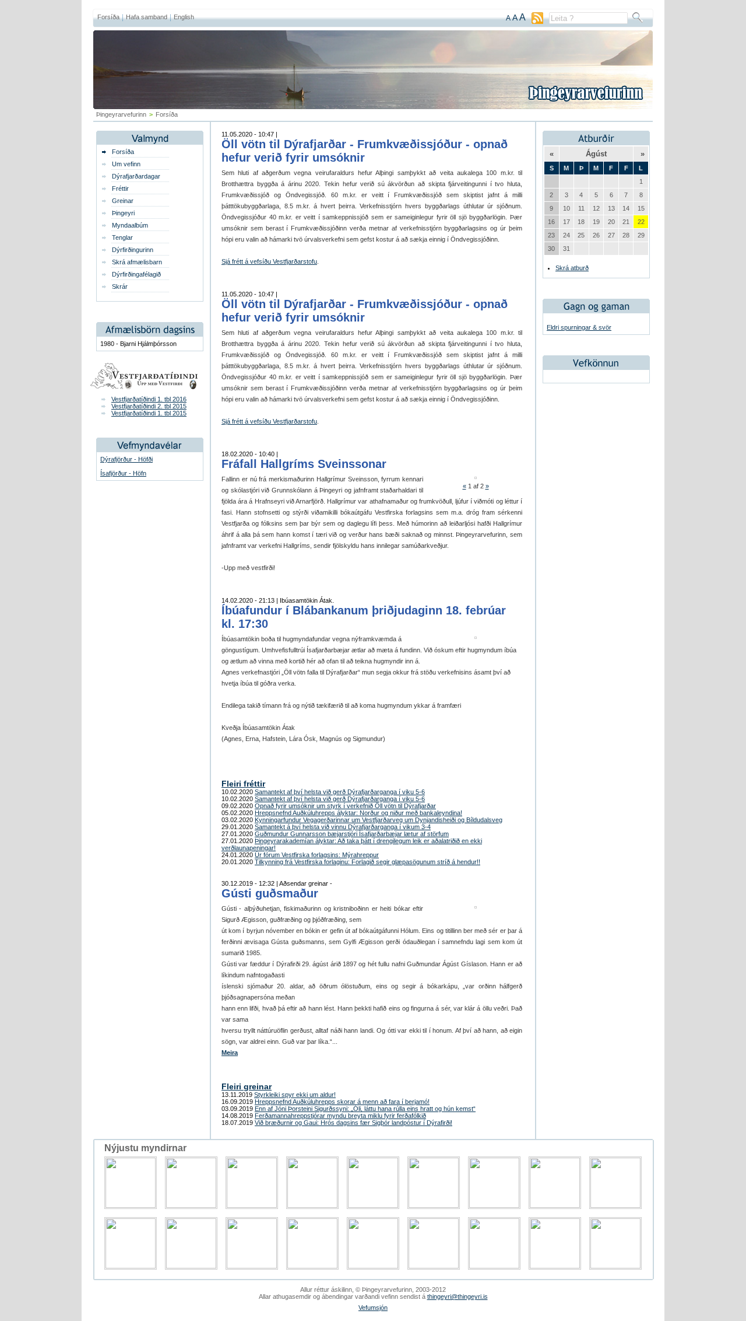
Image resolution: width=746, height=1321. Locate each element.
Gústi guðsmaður (269, 893)
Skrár (120, 286)
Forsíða (108, 16)
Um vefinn (126, 163)
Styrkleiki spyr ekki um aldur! (295, 1094)
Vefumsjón (373, 1307)
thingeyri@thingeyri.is (457, 1296)
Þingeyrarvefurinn (121, 114)
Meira (229, 1052)
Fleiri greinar (246, 1086)
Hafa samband (146, 16)
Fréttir (120, 188)
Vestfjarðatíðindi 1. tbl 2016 (148, 399)
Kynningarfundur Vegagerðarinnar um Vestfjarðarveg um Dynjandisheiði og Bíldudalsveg (378, 819)
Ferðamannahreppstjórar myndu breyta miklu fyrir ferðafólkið (340, 1115)
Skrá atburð (572, 267)
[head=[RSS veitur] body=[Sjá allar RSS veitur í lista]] (537, 21)
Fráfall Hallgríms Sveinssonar (303, 463)
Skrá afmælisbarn (137, 261)
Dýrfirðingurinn (132, 249)
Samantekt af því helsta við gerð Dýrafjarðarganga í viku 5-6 (340, 791)
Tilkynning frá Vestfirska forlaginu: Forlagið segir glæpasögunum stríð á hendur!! (367, 861)
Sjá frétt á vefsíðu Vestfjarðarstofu (269, 261)
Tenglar (122, 237)
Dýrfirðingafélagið (136, 274)
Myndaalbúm (130, 225)
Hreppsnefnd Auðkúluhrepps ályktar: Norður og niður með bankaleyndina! (358, 812)
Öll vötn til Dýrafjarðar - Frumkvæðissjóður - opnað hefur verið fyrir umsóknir (364, 151)
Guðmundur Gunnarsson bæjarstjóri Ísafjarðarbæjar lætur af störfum (352, 833)
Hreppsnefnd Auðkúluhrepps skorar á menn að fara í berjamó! (342, 1101)
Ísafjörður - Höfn (123, 473)
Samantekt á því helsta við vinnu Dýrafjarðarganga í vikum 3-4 (343, 826)
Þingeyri (123, 212)
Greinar (122, 200)
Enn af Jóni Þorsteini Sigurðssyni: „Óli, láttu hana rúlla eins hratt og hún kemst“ (365, 1108)
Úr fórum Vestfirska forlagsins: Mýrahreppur (317, 854)
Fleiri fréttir (243, 783)
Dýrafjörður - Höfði (126, 459)
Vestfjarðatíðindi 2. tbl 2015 (148, 406)
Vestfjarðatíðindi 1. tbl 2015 (148, 413)
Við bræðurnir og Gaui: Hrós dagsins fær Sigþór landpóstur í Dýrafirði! (353, 1122)
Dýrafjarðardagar (136, 176)
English (184, 16)
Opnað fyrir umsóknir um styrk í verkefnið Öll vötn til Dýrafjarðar (345, 805)
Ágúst (596, 153)
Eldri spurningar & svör (579, 327)
